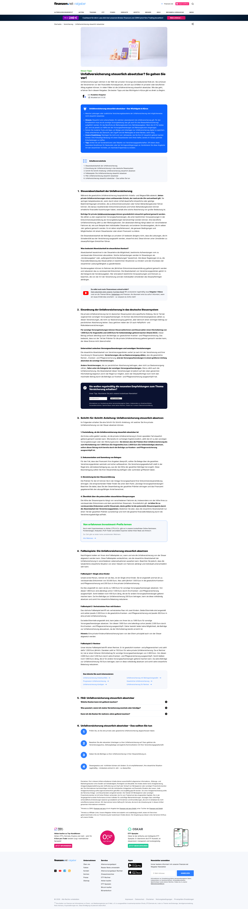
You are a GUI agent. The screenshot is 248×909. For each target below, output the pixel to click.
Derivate (124, 12)
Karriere (86, 874)
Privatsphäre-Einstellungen (184, 899)
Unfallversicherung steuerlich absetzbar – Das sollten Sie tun (107, 178)
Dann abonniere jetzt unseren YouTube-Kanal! (107, 292)
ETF (103, 12)
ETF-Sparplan (106, 884)
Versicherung (68, 24)
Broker (148, 12)
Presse (85, 877)
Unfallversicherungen (106, 214)
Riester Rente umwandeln (110, 867)
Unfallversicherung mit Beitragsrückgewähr (142, 678)
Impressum (129, 899)
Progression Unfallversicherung (94, 681)
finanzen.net (168, 4)
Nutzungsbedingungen (164, 899)
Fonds (112, 12)
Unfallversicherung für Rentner (138, 684)
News (191, 12)
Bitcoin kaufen (106, 887)
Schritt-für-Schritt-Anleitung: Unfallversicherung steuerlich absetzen (110, 171)
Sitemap (86, 881)
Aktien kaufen (106, 881)
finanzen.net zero (100, 808)
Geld (159, 12)
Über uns (86, 864)
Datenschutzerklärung (145, 405)
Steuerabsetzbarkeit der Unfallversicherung (101, 166)
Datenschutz (139, 899)
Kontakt (86, 871)
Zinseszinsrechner (107, 874)
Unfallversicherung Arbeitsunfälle (95, 678)
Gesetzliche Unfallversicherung (138, 681)
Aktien (81, 12)
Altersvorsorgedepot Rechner (112, 871)
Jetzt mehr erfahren (138, 846)
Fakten (85, 867)
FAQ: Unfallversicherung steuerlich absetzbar (101, 176)
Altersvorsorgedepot (63, 12)
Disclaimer (150, 899)
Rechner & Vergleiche (175, 12)
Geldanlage (115, 294)
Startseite (57, 24)
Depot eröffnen (183, 4)
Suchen (192, 4)
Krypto (137, 12)
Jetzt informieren (63, 846)
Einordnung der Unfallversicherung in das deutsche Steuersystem (109, 168)
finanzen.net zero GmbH (128, 808)
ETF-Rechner (105, 877)
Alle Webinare (88, 538)
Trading (93, 12)
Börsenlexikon (106, 890)
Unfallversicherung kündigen (93, 684)
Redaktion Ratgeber (98, 95)
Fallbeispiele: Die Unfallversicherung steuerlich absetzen (106, 173)
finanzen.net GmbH (156, 808)
